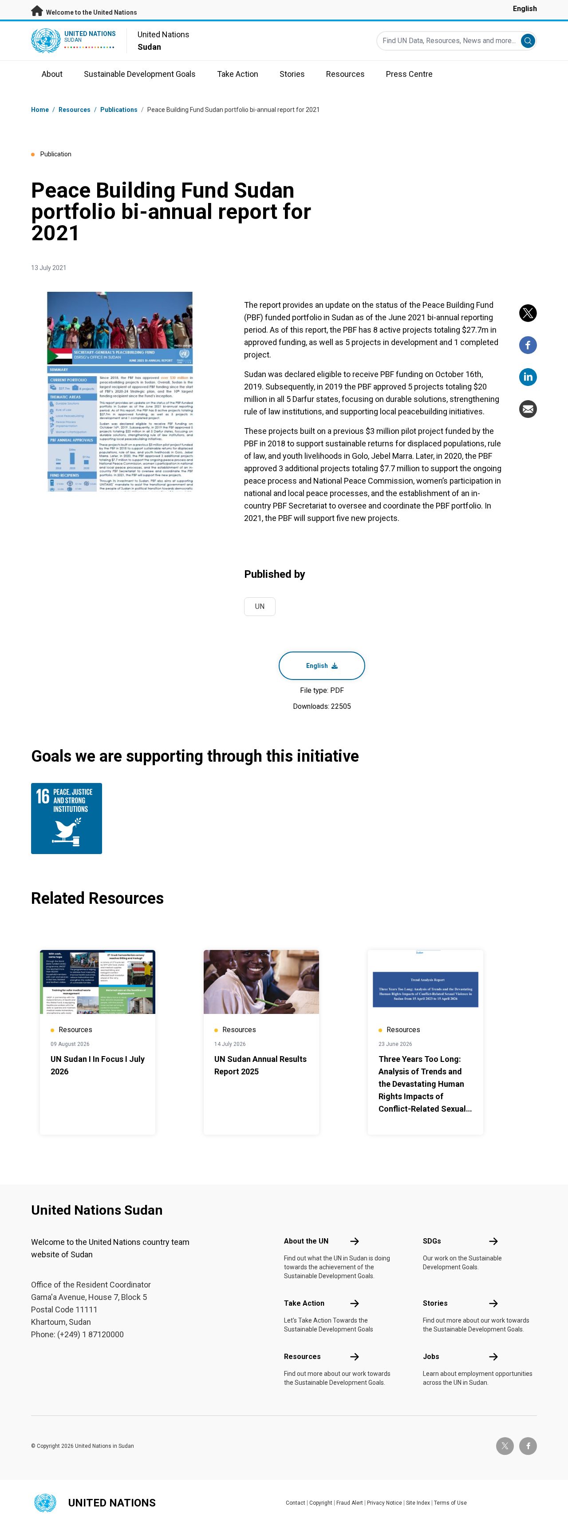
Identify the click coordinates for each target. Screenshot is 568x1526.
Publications (119, 109)
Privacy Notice (384, 1503)
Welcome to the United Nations (91, 12)
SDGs (432, 1241)
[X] (528, 313)
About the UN (306, 1241)
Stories (435, 1303)
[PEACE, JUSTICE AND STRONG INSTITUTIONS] (68, 818)
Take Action (304, 1303)
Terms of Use (450, 1503)
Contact (295, 1503)
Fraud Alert (349, 1503)
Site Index (418, 1503)
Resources (302, 1356)
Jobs (431, 1356)
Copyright (320, 1503)
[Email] (528, 409)
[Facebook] (528, 345)
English (525, 8)
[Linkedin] (528, 377)
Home (40, 109)
